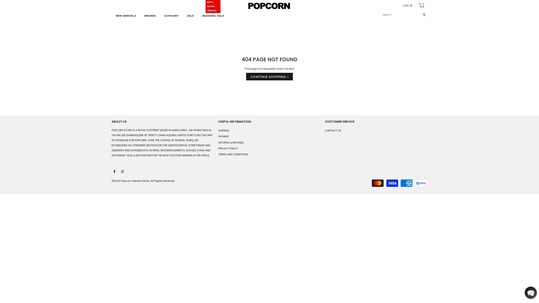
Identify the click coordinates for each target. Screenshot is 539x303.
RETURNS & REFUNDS (231, 142)
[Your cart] (422, 5)
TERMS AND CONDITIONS (233, 154)
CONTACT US (333, 130)
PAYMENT (223, 136)
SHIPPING (223, 130)
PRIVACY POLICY (228, 148)
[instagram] (123, 171)
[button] (531, 293)
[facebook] (115, 171)
